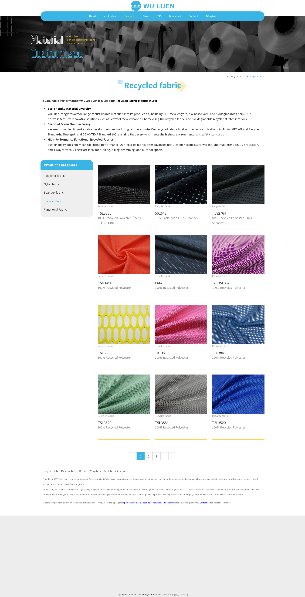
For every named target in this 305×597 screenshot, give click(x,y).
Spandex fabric (54, 192)
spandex (147, 502)
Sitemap (185, 594)
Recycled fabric (257, 76)
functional (168, 502)
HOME (230, 76)
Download (122, 574)
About (120, 537)
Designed (166, 594)
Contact (121, 581)
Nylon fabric (52, 184)
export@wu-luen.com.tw (57, 571)
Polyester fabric (54, 175)
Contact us (205, 502)
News (120, 559)
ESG (119, 566)
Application (123, 544)
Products (241, 76)
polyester (129, 502)
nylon (138, 502)
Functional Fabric (55, 209)
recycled (157, 502)
